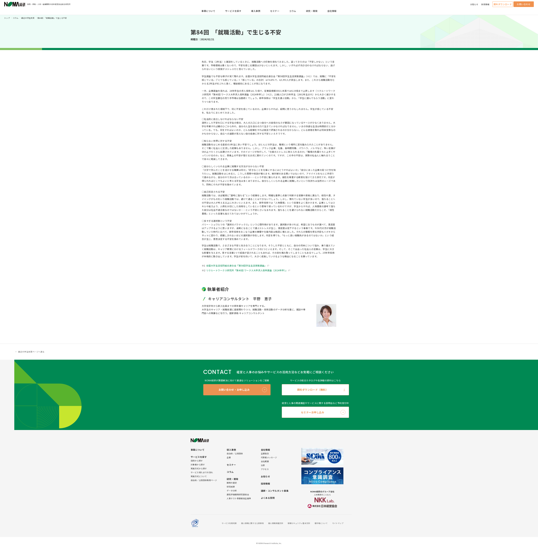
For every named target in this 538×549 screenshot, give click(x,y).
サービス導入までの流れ (202, 472)
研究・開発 (311, 11)
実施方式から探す (199, 468)
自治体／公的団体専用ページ (204, 480)
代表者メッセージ (269, 457)
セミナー (274, 11)
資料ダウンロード (502, 4)
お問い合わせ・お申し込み (234, 389)
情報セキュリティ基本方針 (299, 523)
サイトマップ (337, 523)
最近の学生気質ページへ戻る (31, 351)
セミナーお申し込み (312, 412)
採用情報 (485, 4)
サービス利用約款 (229, 523)
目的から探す (197, 460)
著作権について (321, 523)
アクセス (265, 469)
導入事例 (255, 11)
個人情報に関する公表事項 (252, 523)
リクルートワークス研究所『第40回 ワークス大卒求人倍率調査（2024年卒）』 (247, 270)
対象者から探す (198, 464)
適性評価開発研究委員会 (238, 494)
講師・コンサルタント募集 (275, 490)
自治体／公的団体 (235, 453)
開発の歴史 (232, 482)
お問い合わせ (524, 4)
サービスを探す (233, 11)
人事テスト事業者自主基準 (239, 498)
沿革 (263, 465)
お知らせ (474, 4)
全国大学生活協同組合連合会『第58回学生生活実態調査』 (236, 265)
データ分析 (232, 490)
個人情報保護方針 (275, 523)
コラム (292, 11)
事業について (208, 11)
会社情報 (332, 11)
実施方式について (199, 476)
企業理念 (265, 453)
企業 (229, 457)
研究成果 (231, 486)
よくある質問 (268, 497)
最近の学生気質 (27, 18)
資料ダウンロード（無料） (312, 389)
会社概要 (265, 461)
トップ (7, 18)
